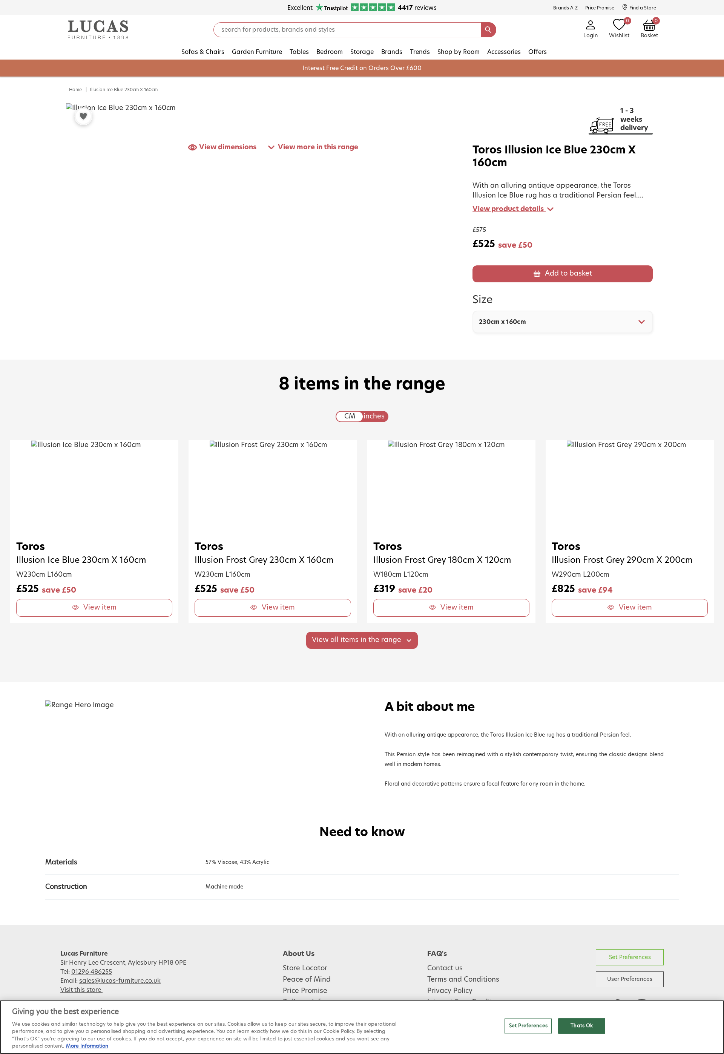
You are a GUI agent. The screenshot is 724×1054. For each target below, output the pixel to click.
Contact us (445, 968)
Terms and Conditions (463, 979)
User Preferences (629, 979)
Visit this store (81, 990)
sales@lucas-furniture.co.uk (120, 981)
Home (75, 89)
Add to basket (568, 273)
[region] (362, 1027)
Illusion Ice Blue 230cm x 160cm (124, 89)
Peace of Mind (307, 979)
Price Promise (305, 991)
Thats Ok (582, 1025)
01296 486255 (91, 972)
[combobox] (562, 322)
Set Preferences (630, 957)
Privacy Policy (449, 991)
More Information (87, 1046)
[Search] (488, 29)
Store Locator (305, 968)
